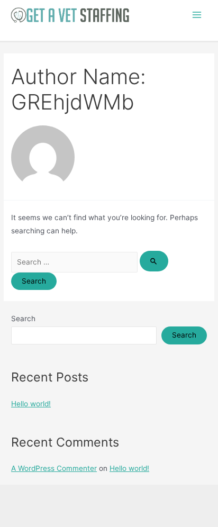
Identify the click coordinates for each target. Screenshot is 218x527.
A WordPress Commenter (54, 468)
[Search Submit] (154, 261)
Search (23, 318)
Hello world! (31, 403)
